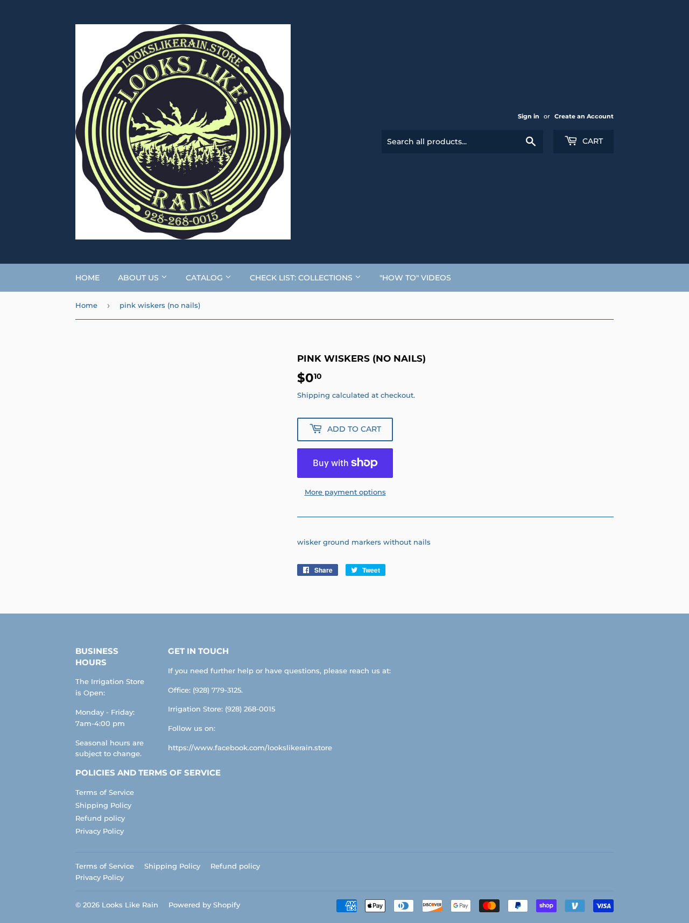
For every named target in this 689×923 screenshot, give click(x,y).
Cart (591, 141)
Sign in (528, 116)
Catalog (205, 278)
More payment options (345, 492)
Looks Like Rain (130, 904)
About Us (139, 278)
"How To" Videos (415, 278)
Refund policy (100, 818)
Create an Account (584, 116)
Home (87, 278)
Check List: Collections (302, 278)
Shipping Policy (103, 805)
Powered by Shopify (204, 904)
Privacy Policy (99, 831)
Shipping (313, 395)
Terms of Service (104, 792)
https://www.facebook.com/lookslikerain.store (250, 747)
